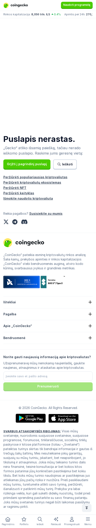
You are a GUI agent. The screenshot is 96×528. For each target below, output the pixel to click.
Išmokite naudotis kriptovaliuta (28, 198)
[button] (26, 164)
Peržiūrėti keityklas (18, 193)
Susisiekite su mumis (46, 213)
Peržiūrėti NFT (14, 188)
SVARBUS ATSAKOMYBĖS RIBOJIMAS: (32, 431)
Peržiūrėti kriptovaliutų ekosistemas (32, 182)
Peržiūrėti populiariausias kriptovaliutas (35, 177)
